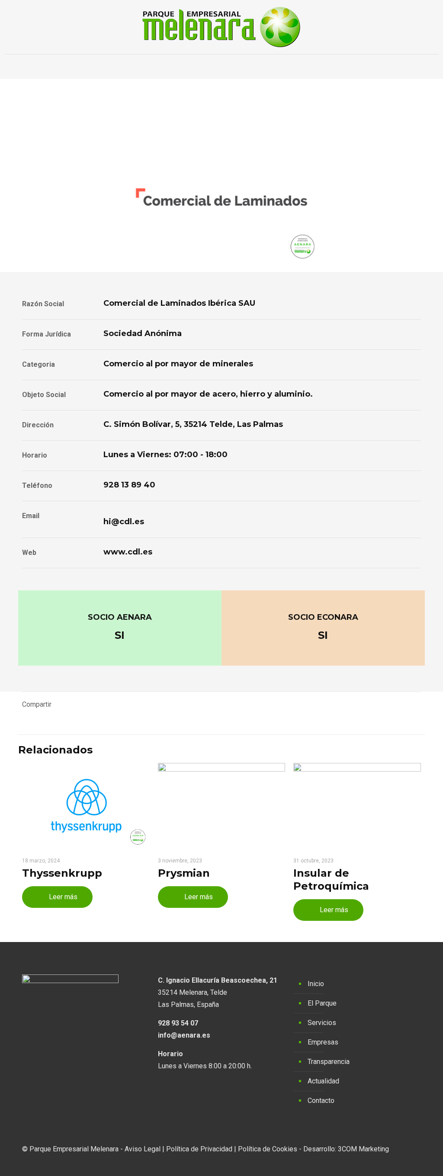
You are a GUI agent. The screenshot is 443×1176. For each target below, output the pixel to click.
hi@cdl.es (123, 521)
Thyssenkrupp (62, 873)
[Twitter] (396, 1161)
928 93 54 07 (178, 1023)
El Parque (322, 1003)
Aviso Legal (143, 1149)
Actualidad (323, 1081)
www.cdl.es (127, 552)
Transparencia (329, 1061)
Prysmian (184, 873)
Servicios (322, 1023)
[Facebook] (384, 1161)
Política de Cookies (267, 1149)
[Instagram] (407, 1161)
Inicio (316, 984)
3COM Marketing (363, 1149)
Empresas (323, 1042)
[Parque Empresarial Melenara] (221, 27)
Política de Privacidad (199, 1149)
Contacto (321, 1100)
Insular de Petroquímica (331, 879)
